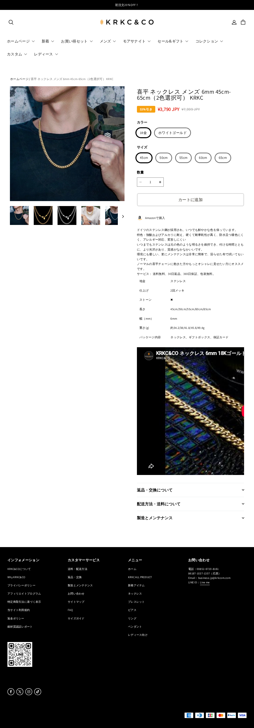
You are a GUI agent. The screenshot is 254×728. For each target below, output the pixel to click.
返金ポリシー (15, 618)
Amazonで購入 (154, 218)
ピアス (132, 610)
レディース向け (138, 635)
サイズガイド (76, 618)
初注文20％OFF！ (127, 5)
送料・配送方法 (77, 569)
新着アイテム (136, 585)
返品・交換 (75, 577)
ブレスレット (136, 601)
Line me (205, 582)
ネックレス (135, 593)
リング (132, 618)
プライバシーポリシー (21, 585)
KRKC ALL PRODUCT (140, 577)
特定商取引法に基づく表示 (24, 601)
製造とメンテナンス (80, 585)
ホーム (132, 569)
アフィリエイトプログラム (24, 593)
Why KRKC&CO (16, 577)
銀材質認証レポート (20, 626)
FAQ (70, 610)
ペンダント (135, 626)
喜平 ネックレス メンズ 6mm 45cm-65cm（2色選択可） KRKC (72, 79)
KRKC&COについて (19, 569)
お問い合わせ (76, 593)
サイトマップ (76, 601)
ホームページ (19, 79)
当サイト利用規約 (18, 610)
